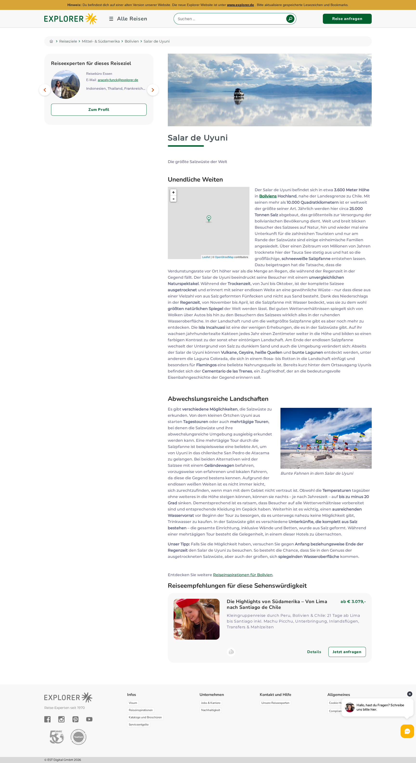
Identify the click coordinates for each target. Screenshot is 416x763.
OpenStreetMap (224, 257)
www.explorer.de (240, 5)
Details (314, 652)
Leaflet (206, 257)
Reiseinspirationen (141, 710)
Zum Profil (98, 109)
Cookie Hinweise (340, 703)
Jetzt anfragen (347, 652)
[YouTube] (89, 719)
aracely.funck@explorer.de (118, 80)
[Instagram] (61, 719)
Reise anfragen (347, 18)
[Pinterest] (75, 719)
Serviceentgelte (139, 724)
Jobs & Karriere (210, 703)
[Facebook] (47, 719)
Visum (133, 703)
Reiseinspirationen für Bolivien (243, 575)
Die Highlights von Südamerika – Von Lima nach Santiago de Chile (277, 604)
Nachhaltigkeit (210, 710)
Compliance (336, 711)
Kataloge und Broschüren (145, 717)
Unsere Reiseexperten (275, 703)
